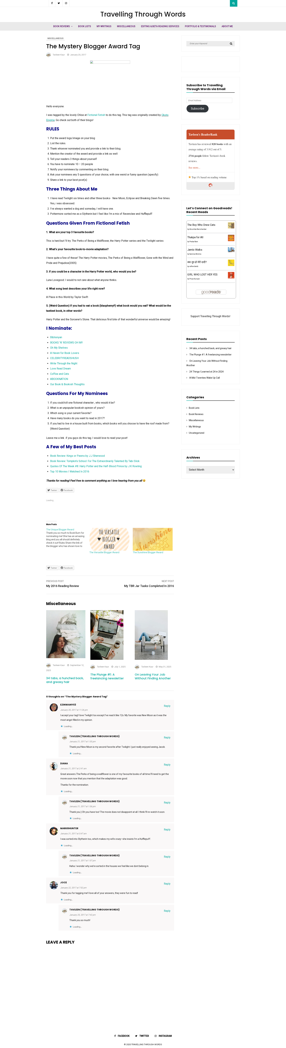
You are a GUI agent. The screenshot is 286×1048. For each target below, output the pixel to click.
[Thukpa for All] (231, 240)
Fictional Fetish (96, 115)
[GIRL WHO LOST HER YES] (231, 277)
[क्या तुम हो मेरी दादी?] (231, 265)
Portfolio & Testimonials (200, 26)
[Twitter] (59, 3)
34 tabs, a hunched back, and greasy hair (65, 680)
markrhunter (69, 828)
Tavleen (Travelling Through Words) (94, 736)
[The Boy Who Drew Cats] (231, 227)
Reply (167, 705)
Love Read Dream (60, 368)
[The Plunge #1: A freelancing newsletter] (106, 658)
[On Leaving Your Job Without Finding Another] (151, 658)
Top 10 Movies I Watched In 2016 (69, 471)
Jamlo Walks (194, 249)
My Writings (104, 26)
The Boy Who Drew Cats (201, 224)
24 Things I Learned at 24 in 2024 (206, 371)
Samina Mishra (195, 254)
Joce (63, 882)
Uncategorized (196, 433)
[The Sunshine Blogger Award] (153, 539)
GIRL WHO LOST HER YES (202, 274)
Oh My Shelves (59, 347)
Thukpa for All (195, 237)
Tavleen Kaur (59, 54)
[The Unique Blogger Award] (67, 538)
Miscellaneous (126, 26)
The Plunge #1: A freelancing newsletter (107, 676)
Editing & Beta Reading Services (160, 26)
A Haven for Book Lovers (64, 353)
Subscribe (197, 108)
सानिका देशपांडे (194, 266)
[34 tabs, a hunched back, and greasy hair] (65, 657)
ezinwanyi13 (68, 704)
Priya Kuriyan (195, 279)
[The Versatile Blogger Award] (109, 539)
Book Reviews (61, 26)
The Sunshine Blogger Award (148, 552)
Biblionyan (56, 337)
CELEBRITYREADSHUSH (64, 358)
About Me (227, 26)
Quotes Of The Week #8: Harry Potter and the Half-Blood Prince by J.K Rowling (96, 466)
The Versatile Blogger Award (104, 552)
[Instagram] (66, 3)
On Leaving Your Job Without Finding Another (153, 676)
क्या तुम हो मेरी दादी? (197, 262)
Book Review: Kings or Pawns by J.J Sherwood (77, 455)
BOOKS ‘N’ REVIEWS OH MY (66, 342)
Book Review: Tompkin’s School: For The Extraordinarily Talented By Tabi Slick (95, 461)
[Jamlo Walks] (231, 251)
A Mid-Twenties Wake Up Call (204, 377)
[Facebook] (52, 3)
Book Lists (84, 26)
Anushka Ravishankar (198, 229)
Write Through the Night (63, 363)
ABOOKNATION (59, 379)
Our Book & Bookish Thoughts (67, 384)
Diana (64, 763)
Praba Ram (194, 242)
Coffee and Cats (59, 373)
